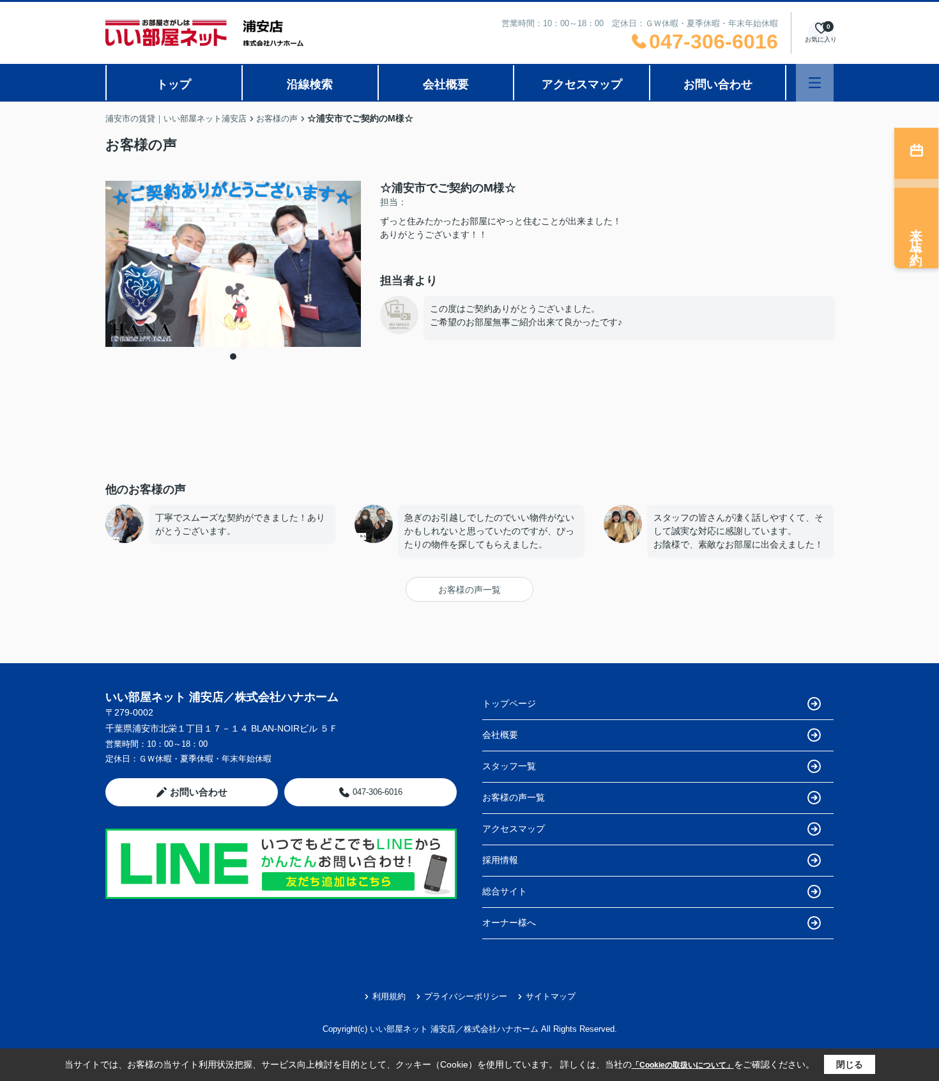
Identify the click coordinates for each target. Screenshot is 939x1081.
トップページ (509, 703)
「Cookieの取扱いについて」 (683, 1065)
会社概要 (446, 84)
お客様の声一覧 (469, 590)
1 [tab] (233, 356)
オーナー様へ (509, 922)
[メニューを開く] (814, 82)
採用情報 (500, 860)
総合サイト (504, 891)
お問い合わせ (717, 84)
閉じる (849, 1064)
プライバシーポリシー (465, 996)
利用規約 (389, 996)
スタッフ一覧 (509, 766)
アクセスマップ (582, 84)
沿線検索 (310, 84)
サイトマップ (551, 996)
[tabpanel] (233, 264)
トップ (173, 84)
